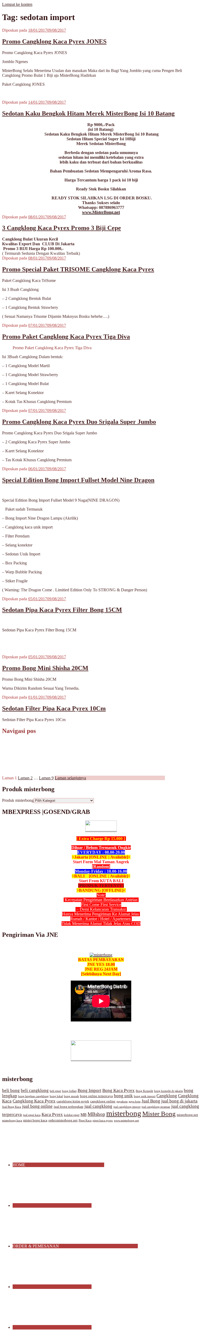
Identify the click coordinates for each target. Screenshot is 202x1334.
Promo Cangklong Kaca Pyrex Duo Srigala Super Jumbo (79, 421)
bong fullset (69, 1091)
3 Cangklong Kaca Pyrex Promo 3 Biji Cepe (61, 227)
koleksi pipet (71, 1115)
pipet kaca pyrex (103, 1120)
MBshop (96, 1114)
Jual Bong (151, 1100)
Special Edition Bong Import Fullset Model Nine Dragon (78, 480)
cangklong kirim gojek (73, 1101)
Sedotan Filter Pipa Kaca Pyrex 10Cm (54, 708)
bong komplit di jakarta (168, 1091)
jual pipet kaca (32, 1115)
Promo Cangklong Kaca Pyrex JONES (54, 41)
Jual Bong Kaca (11, 1106)
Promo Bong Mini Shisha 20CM (45, 668)
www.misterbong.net (126, 1120)
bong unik (123, 1095)
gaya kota (134, 1101)
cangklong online (102, 1101)
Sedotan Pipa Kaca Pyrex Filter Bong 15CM (62, 609)
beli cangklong (35, 1090)
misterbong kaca (12, 1120)
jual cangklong (98, 1106)
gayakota (122, 1101)
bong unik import (144, 1096)
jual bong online (37, 1106)
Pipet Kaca (85, 1120)
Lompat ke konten (17, 4)
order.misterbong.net (63, 1120)
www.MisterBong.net (101, 212)
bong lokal (56, 1096)
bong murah (71, 1096)
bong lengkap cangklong (33, 1096)
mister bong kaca (35, 1120)
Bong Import (89, 1090)
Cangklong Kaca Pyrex (34, 1100)
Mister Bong (159, 1113)
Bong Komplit (144, 1091)
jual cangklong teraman (156, 1106)
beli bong (11, 1090)
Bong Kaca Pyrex (118, 1090)
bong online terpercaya (96, 1096)
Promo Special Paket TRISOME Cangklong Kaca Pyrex (78, 269)
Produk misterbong (18, 800)
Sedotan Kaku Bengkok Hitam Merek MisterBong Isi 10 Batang (88, 113)
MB (83, 1114)
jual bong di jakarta (179, 1100)
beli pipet (55, 1091)
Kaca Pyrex (52, 1114)
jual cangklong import (126, 1106)
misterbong (123, 1113)
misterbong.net (187, 1115)
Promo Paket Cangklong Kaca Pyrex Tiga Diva (66, 336)
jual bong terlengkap (68, 1107)
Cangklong (166, 1095)
